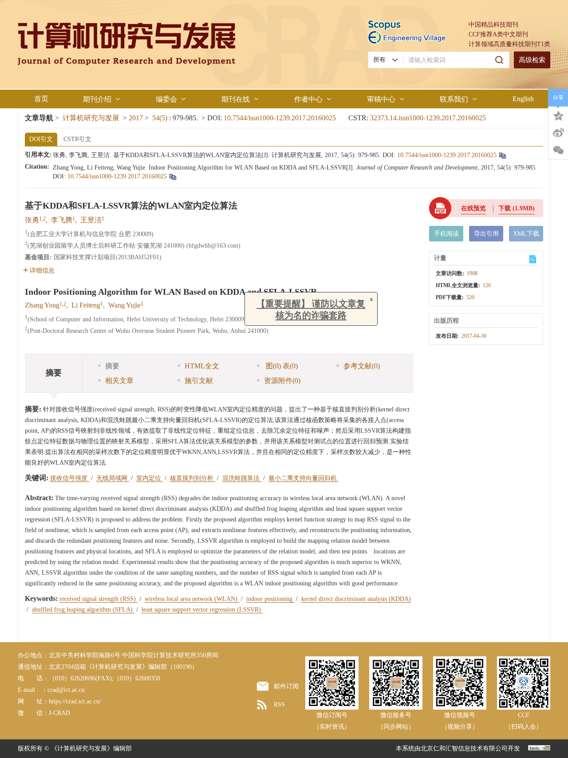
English (523, 99)
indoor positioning (270, 599)
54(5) (160, 118)
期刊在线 (235, 99)
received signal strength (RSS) (98, 599)
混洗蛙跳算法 (241, 478)
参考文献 (361, 366)
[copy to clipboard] (172, 176)
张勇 (32, 220)
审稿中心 (381, 99)
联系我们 (454, 99)
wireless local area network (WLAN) (192, 599)
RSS (279, 704)
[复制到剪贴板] (502, 155)
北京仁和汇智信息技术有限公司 (464, 748)
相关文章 (119, 380)
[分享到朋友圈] (558, 150)
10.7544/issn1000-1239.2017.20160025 (280, 118)
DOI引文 (41, 139)
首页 (41, 99)
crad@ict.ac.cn (66, 690)
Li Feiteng (85, 305)
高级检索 (532, 59)
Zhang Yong (42, 305)
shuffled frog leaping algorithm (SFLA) (83, 609)
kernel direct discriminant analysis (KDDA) (356, 599)
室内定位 (149, 478)
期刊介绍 (97, 99)
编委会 (166, 99)
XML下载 (526, 233)
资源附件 (282, 380)
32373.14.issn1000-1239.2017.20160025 (428, 118)
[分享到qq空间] (558, 115)
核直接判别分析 (192, 478)
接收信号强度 (69, 478)
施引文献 (199, 380)
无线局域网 (112, 478)
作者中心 (308, 99)
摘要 (112, 366)
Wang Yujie (124, 305)
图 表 (281, 366)
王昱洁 (91, 220)
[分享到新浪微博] (558, 132)
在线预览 (473, 208)
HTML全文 (202, 366)
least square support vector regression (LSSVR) (202, 609)
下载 (516, 208)
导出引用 (486, 233)
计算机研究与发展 (91, 118)
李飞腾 (61, 220)
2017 (136, 118)
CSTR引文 (77, 139)
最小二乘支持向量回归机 (303, 478)
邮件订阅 (286, 686)
